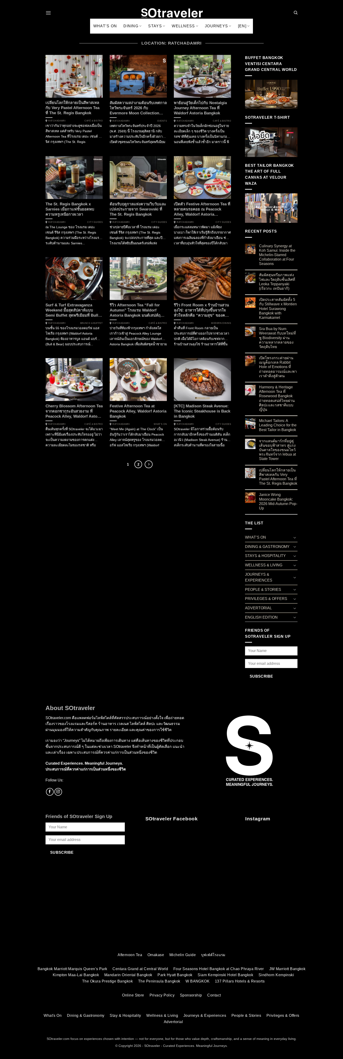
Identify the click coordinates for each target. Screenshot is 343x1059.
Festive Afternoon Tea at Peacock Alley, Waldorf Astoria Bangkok (138, 411)
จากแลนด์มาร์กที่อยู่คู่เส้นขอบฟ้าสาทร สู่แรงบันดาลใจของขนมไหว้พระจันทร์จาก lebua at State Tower (277, 450)
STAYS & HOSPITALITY (265, 556)
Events (162, 121)
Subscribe (261, 676)
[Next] (149, 464)
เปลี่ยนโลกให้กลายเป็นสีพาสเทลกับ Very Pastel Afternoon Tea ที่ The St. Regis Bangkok (72, 108)
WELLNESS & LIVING (263, 565)
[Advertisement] (171, 912)
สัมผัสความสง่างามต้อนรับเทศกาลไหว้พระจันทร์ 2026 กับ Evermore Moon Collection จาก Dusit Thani (138, 108)
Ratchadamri (57, 121)
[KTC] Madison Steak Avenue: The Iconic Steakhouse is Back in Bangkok (202, 411)
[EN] (242, 26)
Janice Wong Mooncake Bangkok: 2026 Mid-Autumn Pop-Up (278, 501)
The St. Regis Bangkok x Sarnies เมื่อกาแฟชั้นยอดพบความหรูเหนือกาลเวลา (70, 209)
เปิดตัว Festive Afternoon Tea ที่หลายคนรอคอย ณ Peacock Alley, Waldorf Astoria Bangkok (202, 209)
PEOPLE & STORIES (263, 590)
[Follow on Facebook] (50, 792)
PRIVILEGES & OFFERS (266, 599)
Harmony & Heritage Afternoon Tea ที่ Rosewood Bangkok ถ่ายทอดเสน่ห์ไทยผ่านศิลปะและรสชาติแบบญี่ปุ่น (277, 398)
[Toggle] (295, 537)
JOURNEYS (216, 26)
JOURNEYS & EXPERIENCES (258, 577)
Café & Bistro (93, 121)
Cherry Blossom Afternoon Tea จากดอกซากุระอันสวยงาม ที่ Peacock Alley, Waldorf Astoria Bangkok (74, 411)
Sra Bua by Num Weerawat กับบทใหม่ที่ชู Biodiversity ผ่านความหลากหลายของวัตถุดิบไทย (277, 338)
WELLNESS (183, 26)
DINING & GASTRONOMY (267, 547)
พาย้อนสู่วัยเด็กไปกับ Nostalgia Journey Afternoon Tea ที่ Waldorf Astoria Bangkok (200, 108)
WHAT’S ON (105, 26)
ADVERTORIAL (258, 608)
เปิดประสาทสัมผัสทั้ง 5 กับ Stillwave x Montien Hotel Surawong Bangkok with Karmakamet (278, 309)
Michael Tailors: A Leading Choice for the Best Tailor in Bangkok (278, 425)
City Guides (95, 222)
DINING (130, 26)
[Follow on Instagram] (58, 792)
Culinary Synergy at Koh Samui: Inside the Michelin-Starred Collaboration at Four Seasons (277, 255)
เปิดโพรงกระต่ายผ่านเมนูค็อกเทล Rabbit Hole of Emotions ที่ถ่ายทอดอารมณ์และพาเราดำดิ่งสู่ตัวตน (278, 367)
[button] (48, 12)
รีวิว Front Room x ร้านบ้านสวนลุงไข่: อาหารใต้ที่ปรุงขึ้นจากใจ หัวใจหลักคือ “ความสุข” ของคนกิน (201, 310)
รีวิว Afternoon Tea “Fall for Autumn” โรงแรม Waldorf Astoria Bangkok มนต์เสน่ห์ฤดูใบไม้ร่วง (136, 310)
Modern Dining (221, 323)
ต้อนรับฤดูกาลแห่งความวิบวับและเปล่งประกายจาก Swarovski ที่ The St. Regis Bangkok (138, 209)
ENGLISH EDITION (261, 617)
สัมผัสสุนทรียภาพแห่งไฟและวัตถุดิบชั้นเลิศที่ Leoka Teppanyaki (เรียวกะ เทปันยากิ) (277, 281)
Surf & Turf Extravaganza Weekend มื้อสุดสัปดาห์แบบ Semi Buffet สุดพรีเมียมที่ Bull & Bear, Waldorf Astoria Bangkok (74, 310)
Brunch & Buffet (91, 323)
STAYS (155, 26)
